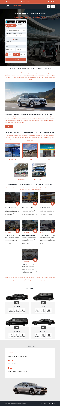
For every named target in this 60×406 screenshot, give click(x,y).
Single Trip (10, 25)
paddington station (28, 235)
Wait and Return (20, 25)
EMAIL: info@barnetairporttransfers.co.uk (13, 1)
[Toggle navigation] (53, 6)
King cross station (28, 208)
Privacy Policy (22, 403)
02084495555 (12, 364)
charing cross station (12, 235)
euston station (45, 208)
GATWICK (47, 160)
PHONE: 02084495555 (26, 1)
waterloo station (28, 264)
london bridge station (47, 235)
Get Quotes (16, 59)
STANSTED (21, 179)
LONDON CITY (38, 179)
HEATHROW (12, 160)
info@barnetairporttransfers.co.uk (17, 371)
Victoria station (10, 208)
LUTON (30, 160)
